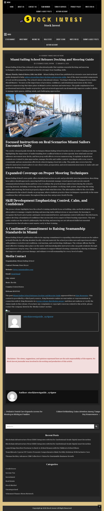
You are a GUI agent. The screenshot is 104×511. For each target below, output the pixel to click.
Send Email (15, 274)
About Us (21, 6)
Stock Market (10, 39)
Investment (24, 39)
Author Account (62, 11)
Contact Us (33, 6)
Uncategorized (12, 489)
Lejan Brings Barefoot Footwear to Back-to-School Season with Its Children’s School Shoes (42, 448)
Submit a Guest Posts (44, 11)
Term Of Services (60, 6)
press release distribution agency (51, 301)
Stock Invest (52, 25)
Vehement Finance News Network (52, 56)
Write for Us (89, 6)
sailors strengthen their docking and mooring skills (45, 77)
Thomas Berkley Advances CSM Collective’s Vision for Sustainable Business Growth (40, 456)
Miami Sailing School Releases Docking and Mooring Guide (52, 60)
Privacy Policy (76, 6)
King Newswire (82, 296)
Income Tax (36, 39)
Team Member (45, 6)
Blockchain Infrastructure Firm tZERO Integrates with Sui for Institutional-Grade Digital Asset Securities (48, 440)
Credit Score (60, 39)
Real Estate (48, 39)
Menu (8, 2)
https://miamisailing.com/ (23, 270)
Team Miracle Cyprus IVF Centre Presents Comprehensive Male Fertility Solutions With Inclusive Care (48, 452)
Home (11, 6)
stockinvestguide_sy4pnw (45, 63)
